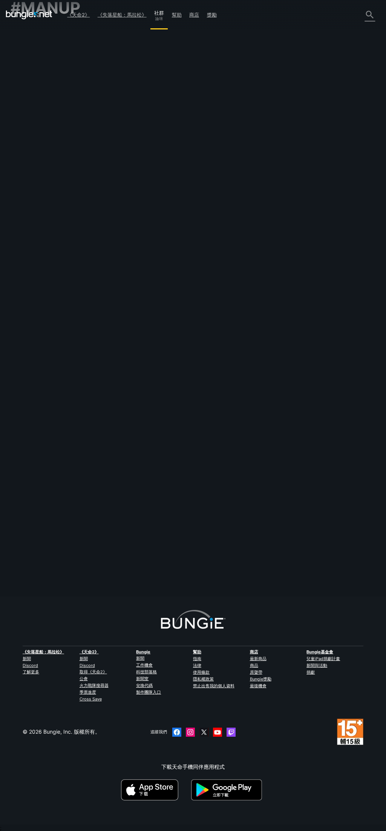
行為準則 (24, 210)
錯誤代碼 (25, 80)
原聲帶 (256, 672)
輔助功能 (25, 109)
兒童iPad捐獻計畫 (323, 658)
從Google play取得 (228, 789)
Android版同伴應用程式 (43, 130)
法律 (197, 665)
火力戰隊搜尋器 (94, 685)
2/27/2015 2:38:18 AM (164, 265)
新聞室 (142, 678)
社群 (159, 12)
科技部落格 (146, 671)
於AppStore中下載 (155, 789)
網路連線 (25, 87)
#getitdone (136, 231)
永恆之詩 (25, 94)
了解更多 (31, 671)
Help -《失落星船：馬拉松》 (49, 187)
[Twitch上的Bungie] (231, 732)
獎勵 (212, 15)
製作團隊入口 (148, 692)
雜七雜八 (25, 180)
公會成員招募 (31, 166)
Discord (30, 665)
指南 (197, 658)
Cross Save (91, 699)
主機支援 (25, 144)
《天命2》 (78, 15)
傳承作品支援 (31, 152)
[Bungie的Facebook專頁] (176, 732)
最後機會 (258, 685)
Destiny (29, 14)
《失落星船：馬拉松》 (122, 15)
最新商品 (258, 658)
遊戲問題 (25, 101)
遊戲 (20, 66)
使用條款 (201, 672)
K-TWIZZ (115, 179)
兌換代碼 (144, 685)
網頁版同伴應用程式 (39, 116)
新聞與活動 (316, 665)
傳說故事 (25, 58)
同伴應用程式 (31, 159)
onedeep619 (120, 555)
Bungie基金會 (319, 651)
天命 (20, 173)
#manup (113, 231)
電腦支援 (25, 137)
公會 (84, 678)
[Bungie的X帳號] (203, 732)
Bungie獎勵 (260, 679)
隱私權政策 (203, 679)
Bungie (143, 651)
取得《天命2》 (93, 671)
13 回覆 (117, 593)
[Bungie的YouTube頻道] (217, 732)
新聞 (27, 658)
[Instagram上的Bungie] (190, 732)
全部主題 (25, 30)
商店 (194, 15)
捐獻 (310, 672)
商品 (254, 665)
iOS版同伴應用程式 (38, 123)
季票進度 (88, 692)
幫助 (177, 15)
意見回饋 (25, 44)
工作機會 (144, 665)
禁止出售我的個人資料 (213, 685)
